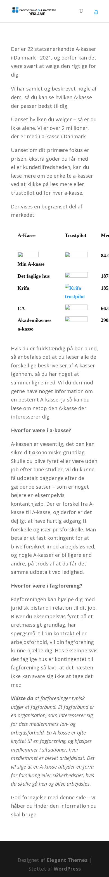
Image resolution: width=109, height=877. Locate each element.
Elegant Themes (67, 860)
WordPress (67, 868)
